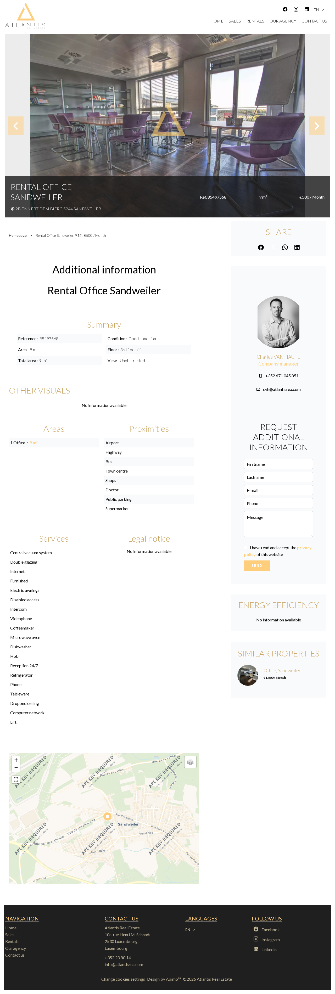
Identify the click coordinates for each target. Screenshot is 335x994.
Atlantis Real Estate (122, 927)
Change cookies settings (123, 978)
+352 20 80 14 (118, 957)
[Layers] (190, 762)
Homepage (18, 235)
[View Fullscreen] (16, 779)
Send (257, 566)
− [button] (16, 768)
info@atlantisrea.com (124, 964)
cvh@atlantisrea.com (282, 389)
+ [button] (16, 760)
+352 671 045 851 (282, 375)
